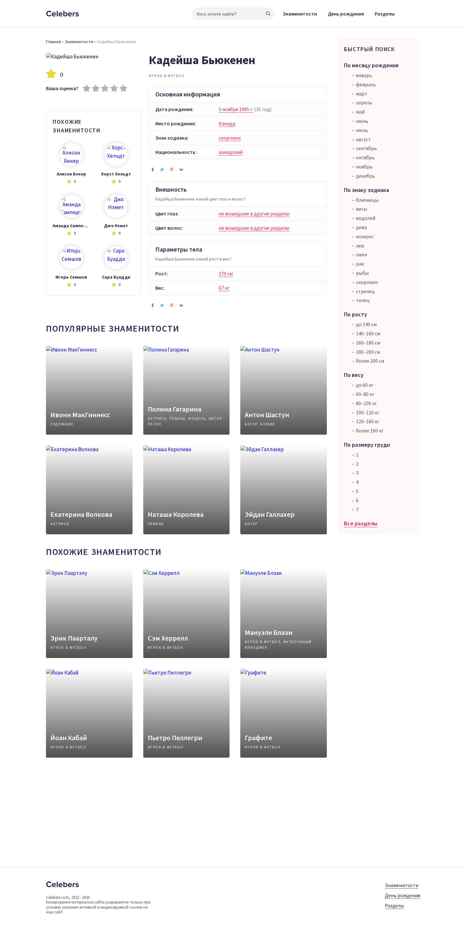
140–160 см (368, 333)
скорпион (230, 138)
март (361, 93)
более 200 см (370, 361)
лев (360, 245)
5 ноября (228, 109)
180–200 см (368, 352)
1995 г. (246, 109)
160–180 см (368, 342)
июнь (362, 121)
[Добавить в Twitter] (162, 169)
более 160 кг (370, 430)
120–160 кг (367, 421)
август (363, 139)
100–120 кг (367, 412)
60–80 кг (365, 394)
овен (361, 254)
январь (364, 75)
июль (362, 130)
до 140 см (366, 324)
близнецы (367, 200)
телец (363, 300)
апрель (364, 102)
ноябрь (364, 166)
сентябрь (366, 148)
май (360, 112)
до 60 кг (364, 385)
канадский (231, 152)
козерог (365, 236)
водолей (365, 218)
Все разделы (360, 523)
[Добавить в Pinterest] (171, 169)
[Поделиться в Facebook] (152, 169)
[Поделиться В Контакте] (181, 169)
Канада (227, 123)
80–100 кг (366, 403)
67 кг (224, 288)
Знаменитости (300, 13)
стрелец (365, 291)
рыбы (362, 273)
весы (361, 209)
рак (360, 263)
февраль (366, 84)
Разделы (385, 13)
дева (361, 227)
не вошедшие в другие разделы (254, 213)
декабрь (365, 176)
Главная (53, 41)
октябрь (365, 157)
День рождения (346, 13)
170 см (226, 273)
